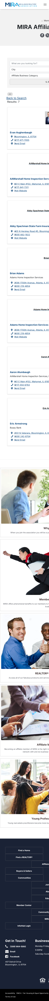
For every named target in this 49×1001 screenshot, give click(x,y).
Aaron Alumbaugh (20, 372)
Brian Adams (17, 273)
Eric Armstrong (18, 423)
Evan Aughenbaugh (21, 132)
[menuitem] (10, 993)
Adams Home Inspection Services (29, 324)
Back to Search (16, 98)
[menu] (45, 4)
